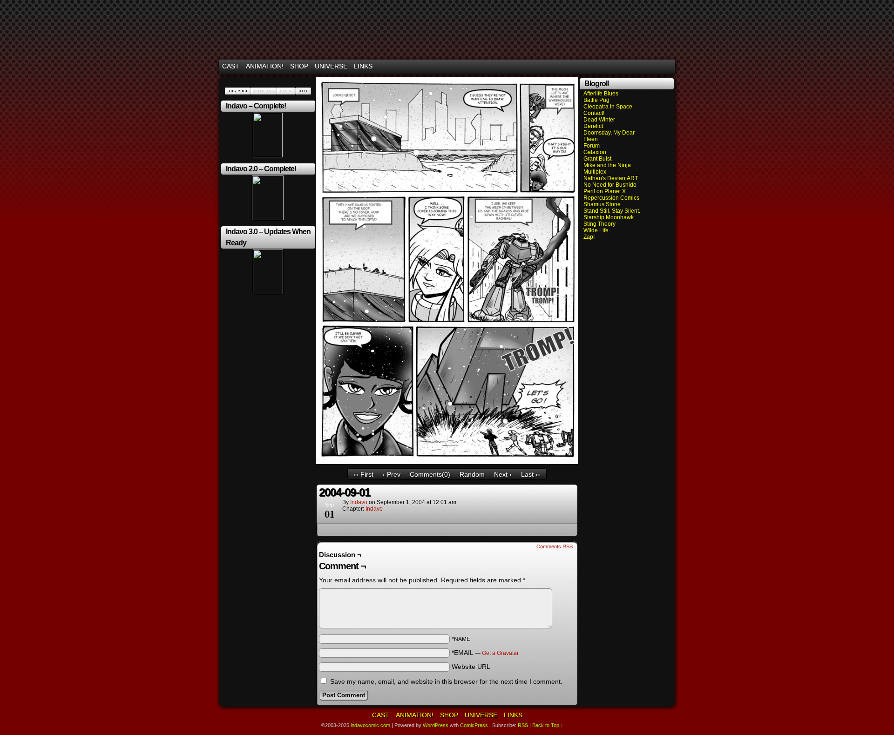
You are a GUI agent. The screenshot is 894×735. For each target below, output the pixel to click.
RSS (668, 66)
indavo (358, 502)
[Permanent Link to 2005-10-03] (268, 155)
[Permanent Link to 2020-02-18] (268, 218)
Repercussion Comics (611, 198)
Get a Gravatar (500, 653)
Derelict (593, 126)
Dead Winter (599, 119)
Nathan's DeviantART (610, 178)
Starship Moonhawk (608, 217)
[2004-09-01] (447, 461)
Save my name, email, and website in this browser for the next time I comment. (446, 681)
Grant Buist (597, 158)
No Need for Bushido (610, 185)
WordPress (435, 725)
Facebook (656, 66)
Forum (591, 145)
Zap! (589, 237)
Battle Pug (596, 100)
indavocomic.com (447, 32)
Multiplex (594, 172)
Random (472, 474)
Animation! (265, 66)
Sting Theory (599, 224)
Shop (299, 66)
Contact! (593, 113)
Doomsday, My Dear (609, 132)
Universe (331, 66)
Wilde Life (596, 230)
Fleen (590, 139)
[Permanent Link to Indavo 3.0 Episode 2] (268, 292)
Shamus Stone (602, 204)
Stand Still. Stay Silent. (611, 211)
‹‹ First (363, 474)
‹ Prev (391, 474)
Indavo (374, 509)
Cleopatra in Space (607, 106)
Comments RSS (554, 546)
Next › (503, 474)
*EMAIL (485, 652)
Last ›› (530, 474)
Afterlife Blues (600, 93)
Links (363, 66)
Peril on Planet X (604, 191)
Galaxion (594, 152)
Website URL (471, 666)
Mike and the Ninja (607, 165)
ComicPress (474, 725)
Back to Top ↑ (547, 725)
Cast (230, 66)
